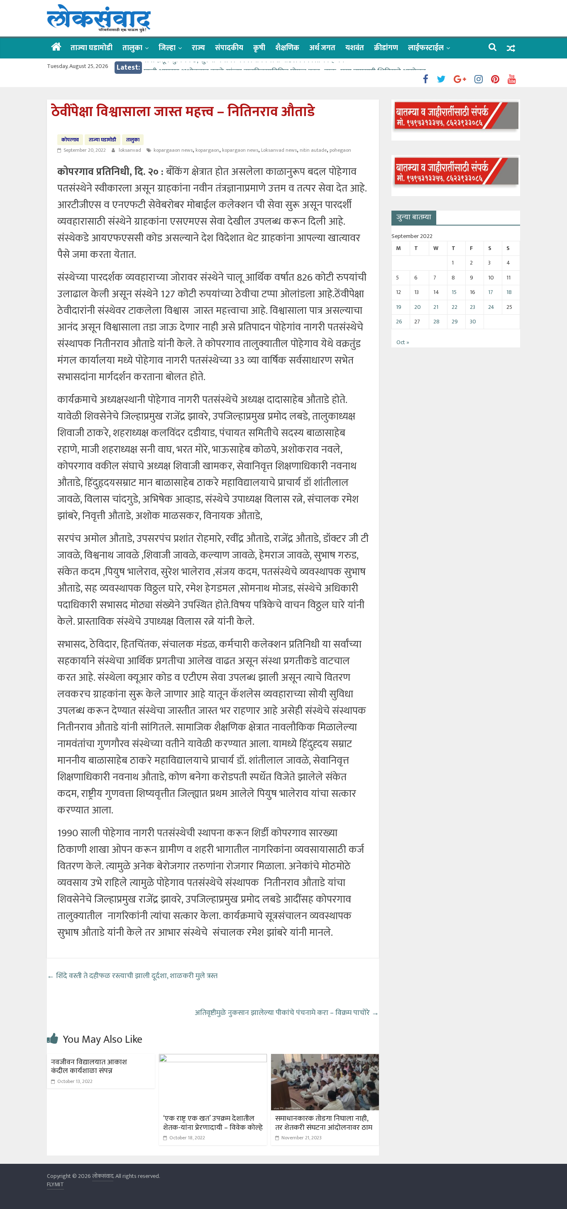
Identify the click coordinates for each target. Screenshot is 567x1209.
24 (491, 307)
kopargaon (207, 150)
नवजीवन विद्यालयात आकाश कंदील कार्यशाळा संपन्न (89, 1067)
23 (472, 307)
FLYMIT (55, 1184)
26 (399, 321)
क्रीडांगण (386, 48)
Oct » (402, 342)
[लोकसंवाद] (56, 47)
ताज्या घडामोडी (91, 48)
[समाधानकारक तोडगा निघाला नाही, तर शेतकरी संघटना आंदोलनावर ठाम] (325, 1059)
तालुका (132, 48)
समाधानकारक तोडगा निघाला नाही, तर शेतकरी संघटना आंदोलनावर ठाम (323, 1123)
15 (454, 292)
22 (454, 307)
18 (509, 292)
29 (455, 321)
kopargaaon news (173, 150)
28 (436, 321)
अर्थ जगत (322, 48)
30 (473, 321)
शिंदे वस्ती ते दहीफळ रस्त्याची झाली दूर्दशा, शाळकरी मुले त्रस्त (132, 976)
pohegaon (340, 150)
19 (398, 307)
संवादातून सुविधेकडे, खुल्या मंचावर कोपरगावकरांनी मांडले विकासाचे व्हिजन (244, 67)
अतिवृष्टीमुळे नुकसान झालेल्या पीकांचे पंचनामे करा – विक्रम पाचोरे (287, 1013)
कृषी (259, 48)
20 (417, 307)
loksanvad (130, 150)
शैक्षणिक (287, 48)
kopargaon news (240, 150)
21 (435, 307)
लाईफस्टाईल (426, 48)
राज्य (198, 48)
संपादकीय (229, 48)
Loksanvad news (279, 150)
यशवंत (354, 48)
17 (490, 292)
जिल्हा (167, 48)
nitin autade (313, 150)
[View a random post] (511, 48)
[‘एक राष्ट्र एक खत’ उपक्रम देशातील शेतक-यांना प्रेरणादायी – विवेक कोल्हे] (213, 1059)
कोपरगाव (70, 140)
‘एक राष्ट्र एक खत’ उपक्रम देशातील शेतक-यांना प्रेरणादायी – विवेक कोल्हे (213, 1123)
